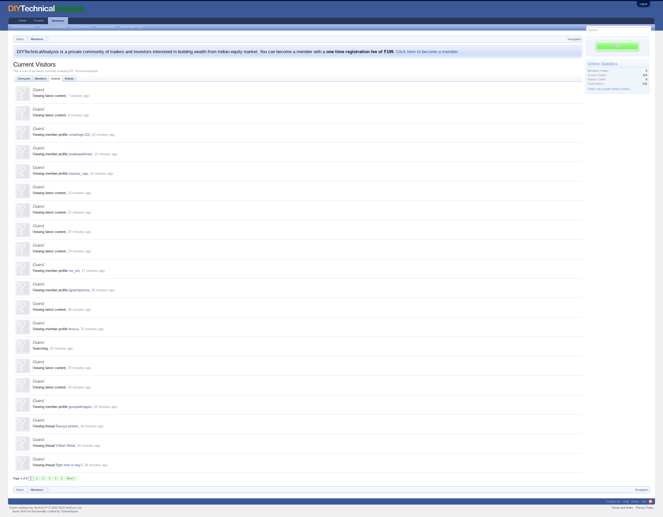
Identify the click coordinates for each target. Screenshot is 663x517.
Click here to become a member (427, 51)
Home (22, 20)
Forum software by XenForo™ (45, 507)
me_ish (74, 271)
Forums (39, 20)
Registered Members (53, 27)
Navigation (574, 39)
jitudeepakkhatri (80, 154)
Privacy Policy (645, 507)
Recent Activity (106, 27)
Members (41, 78)
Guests (55, 78)
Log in (643, 3)
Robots (69, 78)
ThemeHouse (69, 511)
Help (626, 501)
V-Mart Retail (65, 446)
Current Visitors (81, 27)
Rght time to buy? (69, 465)
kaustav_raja (78, 173)
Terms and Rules (622, 507)
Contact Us (613, 501)
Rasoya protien (67, 426)
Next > (71, 478)
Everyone (24, 78)
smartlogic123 (79, 135)
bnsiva (73, 329)
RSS (650, 501)
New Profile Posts (131, 27)
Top (644, 501)
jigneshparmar (79, 290)
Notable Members (24, 27)
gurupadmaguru (80, 407)
